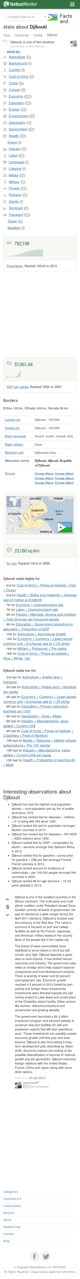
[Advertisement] (40, 317)
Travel (12, 221)
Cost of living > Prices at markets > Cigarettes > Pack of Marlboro (38, 733)
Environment (18, 115)
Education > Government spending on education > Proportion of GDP (38, 627)
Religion (15, 194)
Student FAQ (11, 1227)
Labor (13, 155)
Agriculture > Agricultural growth (41, 634)
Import (12, 142)
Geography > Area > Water (41, 716)
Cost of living (18, 76)
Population (15, 266)
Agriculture (17, 56)
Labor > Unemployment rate (37, 609)
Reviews (8, 1213)
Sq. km (12, 563)
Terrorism (16, 208)
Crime (13, 83)
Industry (15, 148)
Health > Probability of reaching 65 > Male (39, 762)
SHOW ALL (13, 52)
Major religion (14, 444)
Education (16, 102)
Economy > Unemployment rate (39, 604)
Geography (17, 122)
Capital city (12, 428)
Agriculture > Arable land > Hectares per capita (39, 689)
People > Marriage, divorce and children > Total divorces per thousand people (39, 617)
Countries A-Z (12, 1199)
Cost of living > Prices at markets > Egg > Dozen (39, 587)
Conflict (14, 69)
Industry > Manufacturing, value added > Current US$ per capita (36, 753)
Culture (14, 89)
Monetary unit (14, 452)
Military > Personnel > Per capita (42, 648)
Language (16, 161)
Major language (15, 436)
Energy (14, 109)
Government (18, 129)
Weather (13, 227)
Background (18, 63)
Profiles (38, 35)
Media (13, 175)
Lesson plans (12, 1206)
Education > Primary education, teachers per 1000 (36, 709)
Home (6, 35)
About (7, 1220)
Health (14, 135)
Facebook (34, 1256)
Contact (8, 1234)
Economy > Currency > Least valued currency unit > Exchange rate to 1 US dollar (37, 641)
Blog (6, 1241)
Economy (16, 96)
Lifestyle (15, 168)
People (14, 188)
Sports (14, 201)
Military (14, 181)
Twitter (46, 1256)
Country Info (22, 35)
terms (71, 1272)
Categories (10, 1192)
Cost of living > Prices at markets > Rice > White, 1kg (36, 656)
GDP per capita (17, 387)
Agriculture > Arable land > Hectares (33, 679)
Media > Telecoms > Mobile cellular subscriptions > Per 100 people (39, 743)
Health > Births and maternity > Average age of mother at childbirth (40, 597)
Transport (16, 214)
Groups (10, 473)
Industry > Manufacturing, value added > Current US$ (35, 723)
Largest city (12, 419)
